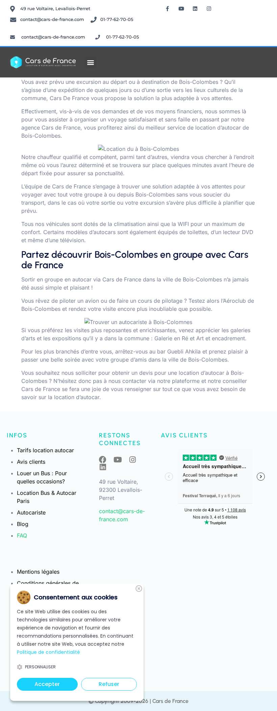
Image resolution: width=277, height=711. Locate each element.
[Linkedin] (195, 8)
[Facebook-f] (167, 8)
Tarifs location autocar (45, 450)
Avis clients (31, 461)
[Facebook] (102, 459)
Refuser (109, 684)
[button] (90, 62)
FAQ (22, 535)
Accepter (47, 684)
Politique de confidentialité (48, 652)
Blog (22, 524)
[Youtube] (181, 8)
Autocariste (31, 512)
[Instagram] (209, 8)
